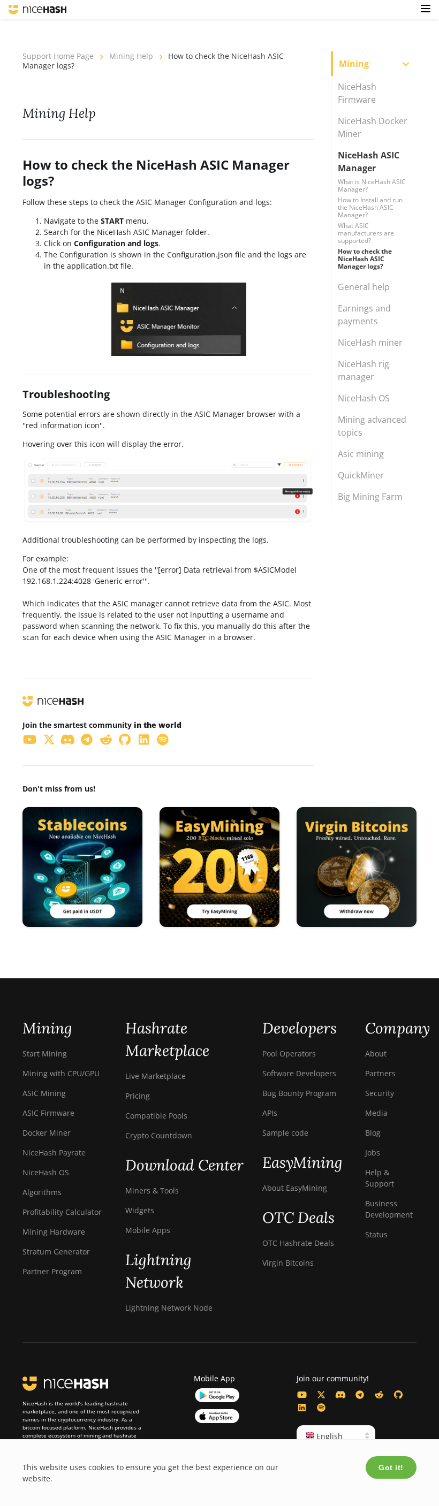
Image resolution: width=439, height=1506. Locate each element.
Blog (373, 1133)
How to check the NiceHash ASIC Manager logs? (365, 259)
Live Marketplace (155, 1076)
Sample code (285, 1133)
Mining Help (131, 56)
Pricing (137, 1096)
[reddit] (106, 739)
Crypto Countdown (158, 1135)
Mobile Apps (147, 1230)
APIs (269, 1113)
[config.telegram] (359, 1394)
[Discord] (340, 1394)
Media (376, 1113)
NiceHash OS (45, 1172)
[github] (125, 739)
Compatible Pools (156, 1116)
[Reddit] (379, 1394)
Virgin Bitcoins (288, 1263)
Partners (380, 1073)
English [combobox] (328, 1436)
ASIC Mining (44, 1093)
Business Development (389, 1209)
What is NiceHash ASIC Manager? (372, 185)
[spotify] (163, 739)
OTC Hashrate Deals (298, 1243)
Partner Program (52, 1271)
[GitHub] (398, 1394)
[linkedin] (144, 739)
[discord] (67, 739)
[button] (425, 9)
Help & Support (379, 1178)
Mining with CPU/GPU (61, 1073)
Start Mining (44, 1053)
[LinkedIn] (302, 1407)
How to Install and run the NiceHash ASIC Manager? (370, 207)
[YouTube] (302, 1394)
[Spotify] (321, 1407)
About (376, 1053)
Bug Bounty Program (299, 1093)
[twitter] (49, 739)
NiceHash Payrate (54, 1152)
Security (379, 1093)
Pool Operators (289, 1053)
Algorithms (42, 1192)
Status (376, 1234)
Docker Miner (46, 1133)
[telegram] (87, 739)
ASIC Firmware (48, 1113)
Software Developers (299, 1073)
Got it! (391, 1467)
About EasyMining (294, 1188)
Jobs (372, 1152)
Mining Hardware (53, 1232)
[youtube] (29, 739)
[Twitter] (321, 1394)
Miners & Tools (152, 1190)
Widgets (139, 1210)
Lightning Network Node (169, 1308)
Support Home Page (58, 56)
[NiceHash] (37, 9)
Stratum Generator (56, 1251)
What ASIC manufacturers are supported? (366, 233)
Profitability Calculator (62, 1212)
